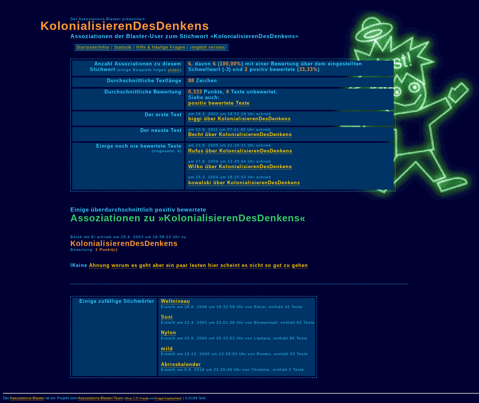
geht (145, 265)
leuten (198, 265)
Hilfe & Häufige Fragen (160, 47)
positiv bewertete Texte (219, 103)
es (134, 265)
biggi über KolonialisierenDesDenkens (239, 118)
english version (208, 47)
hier (213, 265)
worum (120, 265)
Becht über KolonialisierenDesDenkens (240, 134)
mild (167, 348)
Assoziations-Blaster (27, 398)
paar (182, 265)
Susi (167, 317)
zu (287, 265)
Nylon (168, 332)
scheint (230, 265)
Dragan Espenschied (168, 398)
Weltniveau (175, 301)
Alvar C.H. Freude (137, 398)
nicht (256, 265)
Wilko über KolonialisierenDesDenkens (240, 166)
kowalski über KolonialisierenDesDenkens (244, 182)
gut (277, 265)
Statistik (123, 47)
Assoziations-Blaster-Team (100, 398)
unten (174, 70)
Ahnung (99, 265)
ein (170, 265)
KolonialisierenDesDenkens (124, 26)
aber (158, 265)
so (268, 265)
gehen (300, 265)
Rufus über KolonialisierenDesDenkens (240, 151)
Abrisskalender (181, 364)
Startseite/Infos (93, 47)
